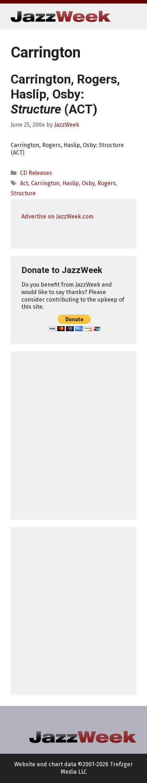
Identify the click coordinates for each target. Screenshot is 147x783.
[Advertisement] (73, 435)
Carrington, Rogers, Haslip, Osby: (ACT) (65, 94)
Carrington (45, 183)
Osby (88, 183)
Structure (23, 193)
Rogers (106, 183)
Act (24, 183)
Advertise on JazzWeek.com (57, 216)
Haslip (70, 183)
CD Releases (36, 173)
